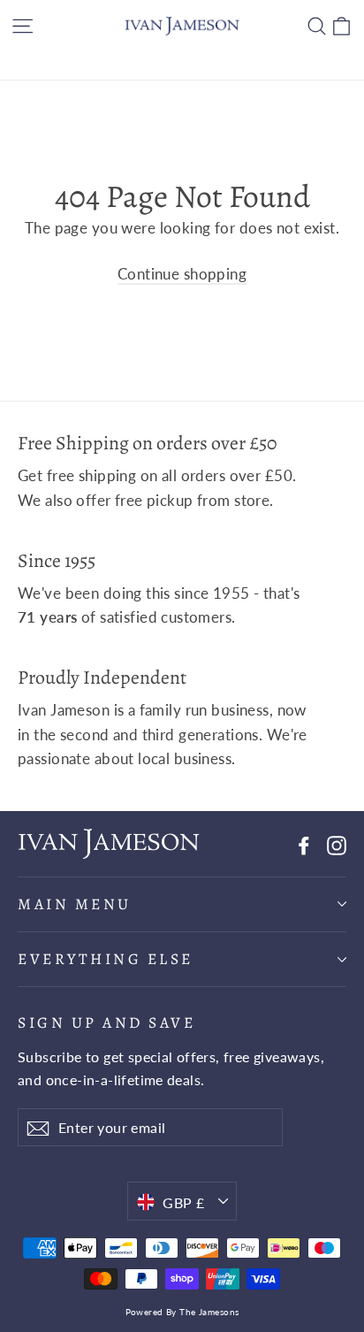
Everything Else (105, 958)
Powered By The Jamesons (182, 1311)
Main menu (75, 904)
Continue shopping (182, 273)
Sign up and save (106, 1022)
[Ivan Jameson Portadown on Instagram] (336, 843)
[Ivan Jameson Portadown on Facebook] (304, 843)
